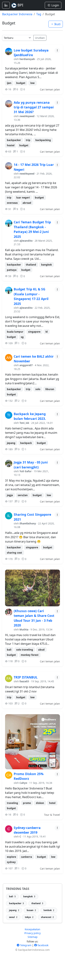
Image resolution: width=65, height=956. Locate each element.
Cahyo (23, 783)
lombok (49, 910)
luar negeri (23, 197)
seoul (13, 917)
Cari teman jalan (50, 89)
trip (28, 140)
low (32, 83)
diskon (40, 803)
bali (9, 649)
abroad (27, 202)
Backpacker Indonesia (17, 14)
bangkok (46, 264)
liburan (49, 389)
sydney (11, 862)
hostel (10, 145)
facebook (42, 945)
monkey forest (29, 655)
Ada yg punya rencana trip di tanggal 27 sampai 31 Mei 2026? (34, 107)
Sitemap (33, 937)
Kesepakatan (32, 929)
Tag (38, 14)
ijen (9, 83)
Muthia (24, 629)
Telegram (25, 945)
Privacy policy (32, 933)
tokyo (29, 917)
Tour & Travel (52, 814)
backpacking (43, 140)
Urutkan (40, 38)
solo (37, 389)
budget (20, 83)
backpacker (14, 140)
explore (11, 856)
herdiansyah (27, 59)
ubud (41, 649)
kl (47, 331)
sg (22, 337)
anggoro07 (26, 365)
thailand (31, 264)
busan (31, 910)
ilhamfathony (28, 523)
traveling (12, 803)
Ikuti (57, 24)
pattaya (11, 270)
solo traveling (24, 649)
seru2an (23, 495)
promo (27, 803)
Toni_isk (24, 423)
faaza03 (24, 681)
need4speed (27, 116)
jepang (11, 443)
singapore (34, 331)
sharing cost (14, 552)
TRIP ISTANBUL (26, 677)
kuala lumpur (15, 331)
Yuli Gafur (26, 471)
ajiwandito (26, 240)
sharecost (47, 917)
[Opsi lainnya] (57, 50)
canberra (26, 856)
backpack (26, 443)
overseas (12, 202)
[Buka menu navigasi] (6, 5)
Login (55, 5)
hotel (52, 803)
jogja (10, 495)
